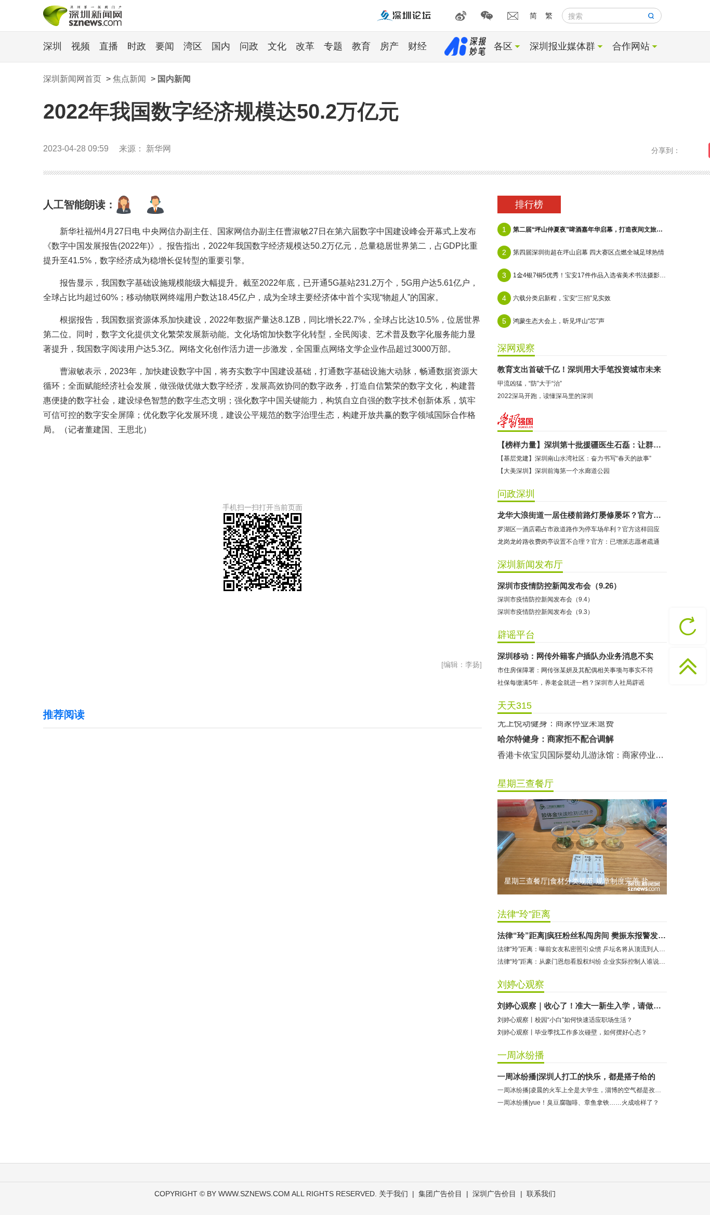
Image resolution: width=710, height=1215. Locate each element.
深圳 (52, 46)
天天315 (514, 705)
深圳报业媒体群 (562, 46)
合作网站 (631, 46)
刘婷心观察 (520, 984)
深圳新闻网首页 (72, 78)
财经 (417, 46)
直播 (108, 46)
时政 (136, 46)
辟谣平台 (516, 635)
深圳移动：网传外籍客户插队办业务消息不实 (575, 655)
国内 (221, 46)
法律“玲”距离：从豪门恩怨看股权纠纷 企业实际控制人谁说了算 (582, 961)
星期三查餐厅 (525, 783)
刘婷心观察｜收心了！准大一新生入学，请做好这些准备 (582, 1005)
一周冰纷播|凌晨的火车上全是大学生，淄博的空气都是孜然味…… (582, 1090)
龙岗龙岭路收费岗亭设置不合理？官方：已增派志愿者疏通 (578, 541)
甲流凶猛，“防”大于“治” (529, 383)
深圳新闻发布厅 (530, 564)
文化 (277, 46)
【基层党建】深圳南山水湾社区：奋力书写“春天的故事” (574, 458)
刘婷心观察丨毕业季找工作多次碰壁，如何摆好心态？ (572, 1032)
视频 (80, 46)
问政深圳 (516, 494)
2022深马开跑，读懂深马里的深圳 (545, 396)
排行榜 (529, 204)
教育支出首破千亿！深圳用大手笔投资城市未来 (579, 369)
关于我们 (393, 1194)
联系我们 (541, 1194)
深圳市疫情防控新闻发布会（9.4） (545, 599)
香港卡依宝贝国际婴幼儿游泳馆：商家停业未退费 (582, 742)
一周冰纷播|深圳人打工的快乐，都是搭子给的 (576, 1076)
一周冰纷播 (520, 1055)
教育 (361, 46)
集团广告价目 (440, 1194)
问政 (249, 46)
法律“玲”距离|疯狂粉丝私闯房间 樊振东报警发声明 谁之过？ (582, 935)
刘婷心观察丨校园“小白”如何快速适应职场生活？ (565, 1020)
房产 (389, 46)
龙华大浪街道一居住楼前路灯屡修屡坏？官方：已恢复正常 (582, 514)
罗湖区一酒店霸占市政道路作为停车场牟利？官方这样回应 (578, 529)
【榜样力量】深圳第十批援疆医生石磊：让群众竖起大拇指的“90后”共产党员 (582, 444)
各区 (503, 46)
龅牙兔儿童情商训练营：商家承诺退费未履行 (580, 758)
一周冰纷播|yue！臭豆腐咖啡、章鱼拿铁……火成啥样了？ (578, 1102)
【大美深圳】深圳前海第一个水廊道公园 (553, 471)
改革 (305, 46)
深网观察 (516, 348)
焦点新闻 (129, 78)
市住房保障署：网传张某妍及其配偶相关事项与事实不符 (575, 670)
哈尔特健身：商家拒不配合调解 (555, 726)
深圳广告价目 (494, 1194)
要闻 (164, 46)
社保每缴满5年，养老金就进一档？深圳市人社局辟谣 (571, 682)
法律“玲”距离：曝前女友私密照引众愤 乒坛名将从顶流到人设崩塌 (582, 949)
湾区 (192, 46)
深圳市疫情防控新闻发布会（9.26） (559, 585)
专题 (333, 46)
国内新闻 (174, 78)
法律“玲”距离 (523, 914)
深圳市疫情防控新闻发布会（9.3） (545, 612)
